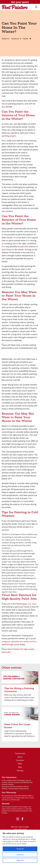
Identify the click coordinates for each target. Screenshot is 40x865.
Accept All (20, 849)
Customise (20, 855)
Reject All (20, 860)
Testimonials (20, 753)
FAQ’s (20, 764)
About (20, 757)
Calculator (20, 760)
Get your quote (20, 1)
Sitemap (20, 770)
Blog (20, 767)
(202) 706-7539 (20, 829)
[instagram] (17, 818)
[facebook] (22, 818)
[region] (20, 847)
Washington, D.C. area (26, 603)
